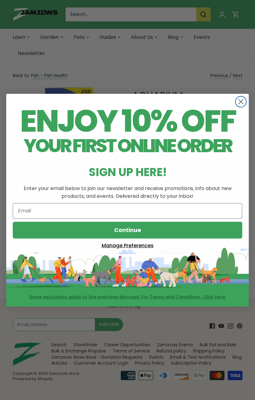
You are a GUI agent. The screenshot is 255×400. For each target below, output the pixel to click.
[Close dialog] (240, 101)
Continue (127, 230)
